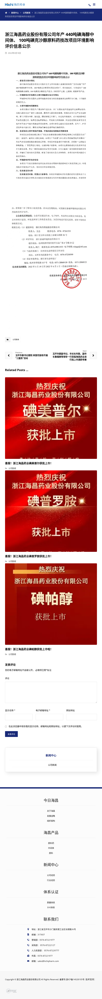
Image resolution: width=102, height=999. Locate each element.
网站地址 (70, 710)
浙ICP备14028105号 (75, 979)
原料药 (51, 843)
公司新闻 (16, 339)
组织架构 (51, 820)
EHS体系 (51, 907)
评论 (7, 678)
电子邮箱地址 (43, 710)
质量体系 (51, 902)
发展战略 (51, 816)
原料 (51, 853)
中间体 (51, 848)
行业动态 (51, 880)
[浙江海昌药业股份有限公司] (15, 4)
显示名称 (10, 710)
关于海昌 (51, 810)
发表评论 (11, 734)
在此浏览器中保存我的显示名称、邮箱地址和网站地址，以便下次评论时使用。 (46, 726)
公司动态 (51, 875)
